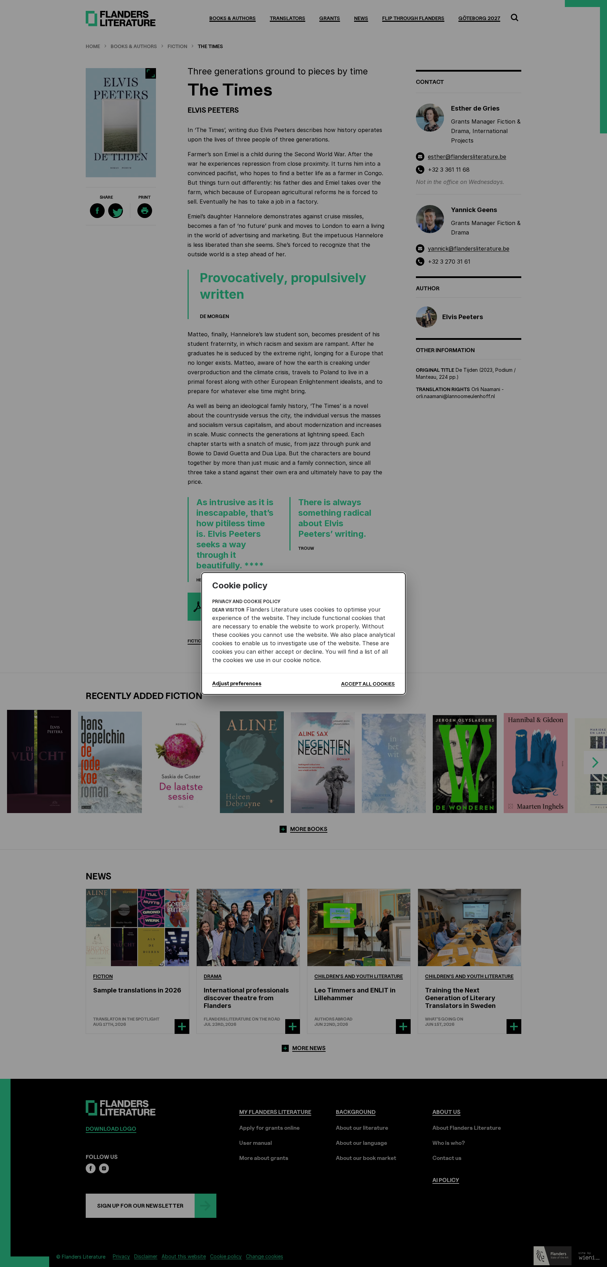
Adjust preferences (236, 683)
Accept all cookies (368, 684)
